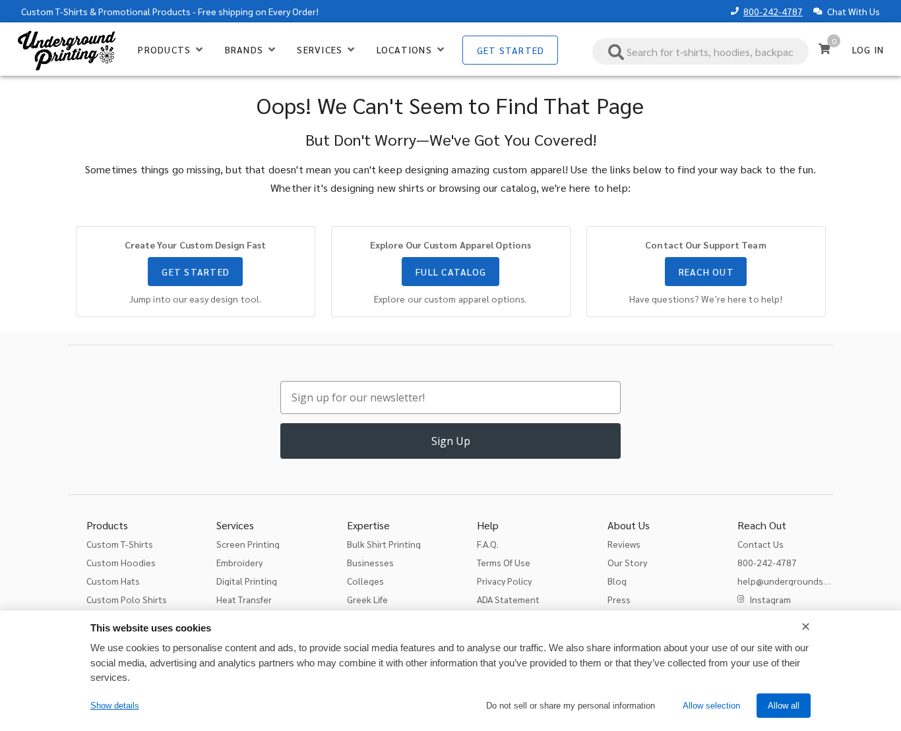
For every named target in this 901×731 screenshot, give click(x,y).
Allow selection (711, 706)
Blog (617, 581)
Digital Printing (246, 581)
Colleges (365, 581)
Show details (114, 706)
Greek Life (367, 599)
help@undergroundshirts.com (799, 581)
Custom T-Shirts (54, 11)
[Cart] (824, 49)
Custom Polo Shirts (126, 599)
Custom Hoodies (121, 562)
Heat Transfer (244, 599)
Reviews (623, 544)
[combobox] (700, 51)
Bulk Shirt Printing (384, 544)
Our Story (627, 562)
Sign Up (450, 441)
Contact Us (760, 544)
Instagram (770, 599)
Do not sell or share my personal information (570, 706)
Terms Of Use (503, 562)
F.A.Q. (488, 544)
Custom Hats (113, 581)
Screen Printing (248, 544)
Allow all (783, 706)
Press (619, 599)
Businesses (370, 562)
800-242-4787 (773, 11)
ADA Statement (508, 599)
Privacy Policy (504, 581)
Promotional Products (144, 11)
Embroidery (239, 562)
